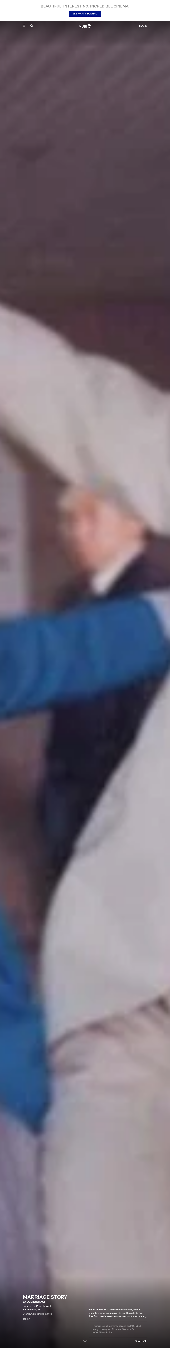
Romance (46, 1313)
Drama (26, 1313)
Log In (143, 26)
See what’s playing (85, 13)
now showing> (102, 1332)
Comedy (35, 1313)
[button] (24, 26)
